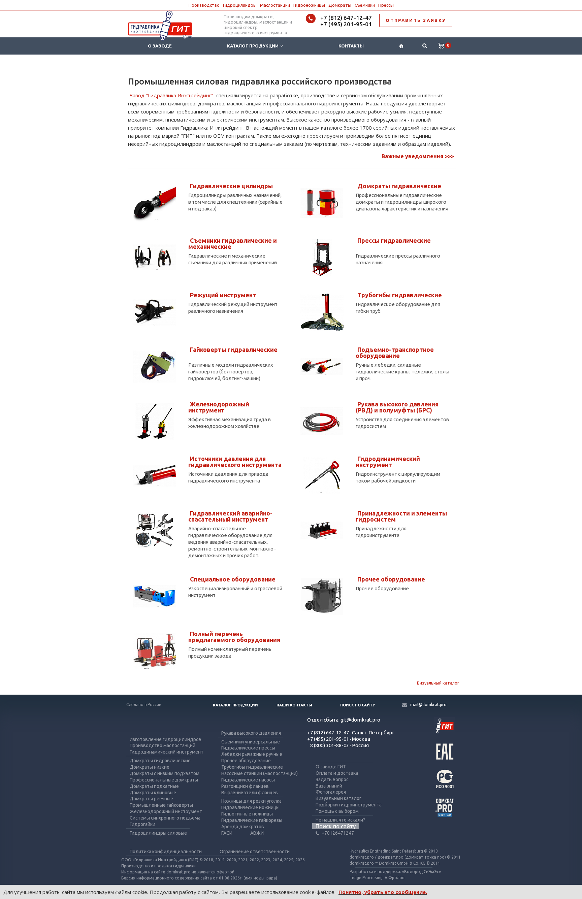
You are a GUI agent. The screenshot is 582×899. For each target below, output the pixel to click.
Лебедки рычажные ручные (251, 754)
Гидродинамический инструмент (388, 461)
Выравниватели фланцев (249, 792)
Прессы (386, 5)
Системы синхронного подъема (165, 818)
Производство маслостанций (162, 745)
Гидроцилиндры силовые (158, 833)
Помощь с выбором (337, 811)
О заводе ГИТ (331, 766)
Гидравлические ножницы (250, 807)
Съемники (365, 5)
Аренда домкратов (242, 826)
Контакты (351, 45)
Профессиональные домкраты (164, 780)
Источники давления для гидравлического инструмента (235, 461)
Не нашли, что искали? (340, 820)
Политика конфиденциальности (166, 851)
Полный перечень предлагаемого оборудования (234, 636)
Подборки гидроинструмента (349, 804)
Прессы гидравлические (394, 240)
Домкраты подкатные (154, 786)
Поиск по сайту (357, 705)
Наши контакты (294, 705)
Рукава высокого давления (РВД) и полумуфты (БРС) (397, 407)
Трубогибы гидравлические (399, 295)
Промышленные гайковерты (161, 805)
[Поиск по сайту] (424, 46)
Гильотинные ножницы (247, 814)
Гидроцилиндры (240, 5)
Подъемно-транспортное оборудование (395, 352)
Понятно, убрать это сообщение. (382, 892)
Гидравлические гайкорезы (251, 820)
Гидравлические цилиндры (231, 185)
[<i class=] (401, 46)
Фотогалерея (331, 792)
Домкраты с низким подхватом (164, 773)
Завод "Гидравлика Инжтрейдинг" (171, 95)
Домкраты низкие (149, 767)
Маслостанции (275, 5)
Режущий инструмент (223, 295)
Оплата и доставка (337, 773)
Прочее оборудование (391, 579)
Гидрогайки (142, 824)
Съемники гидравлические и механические (232, 243)
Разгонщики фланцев (245, 786)
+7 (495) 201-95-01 (346, 24)
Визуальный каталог (438, 682)
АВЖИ (257, 833)
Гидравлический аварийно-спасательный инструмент (230, 516)
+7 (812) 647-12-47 (346, 17)
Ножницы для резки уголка (251, 801)
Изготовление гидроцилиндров (165, 739)
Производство (204, 5)
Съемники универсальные (250, 741)
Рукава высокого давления (251, 733)
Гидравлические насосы (248, 780)
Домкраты (339, 5)
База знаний (329, 786)
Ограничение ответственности (255, 851)
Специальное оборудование (233, 579)
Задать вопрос (332, 779)
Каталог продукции (254, 45)
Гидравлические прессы (248, 748)
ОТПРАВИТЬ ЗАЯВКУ (416, 20)
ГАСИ (226, 833)
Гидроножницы (309, 5)
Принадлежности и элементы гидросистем (401, 516)
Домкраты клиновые (153, 792)
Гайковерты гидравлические (234, 349)
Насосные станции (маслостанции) (259, 773)
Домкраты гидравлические (399, 185)
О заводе (160, 45)
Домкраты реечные (151, 798)
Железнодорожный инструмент (218, 407)
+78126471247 (338, 833)
